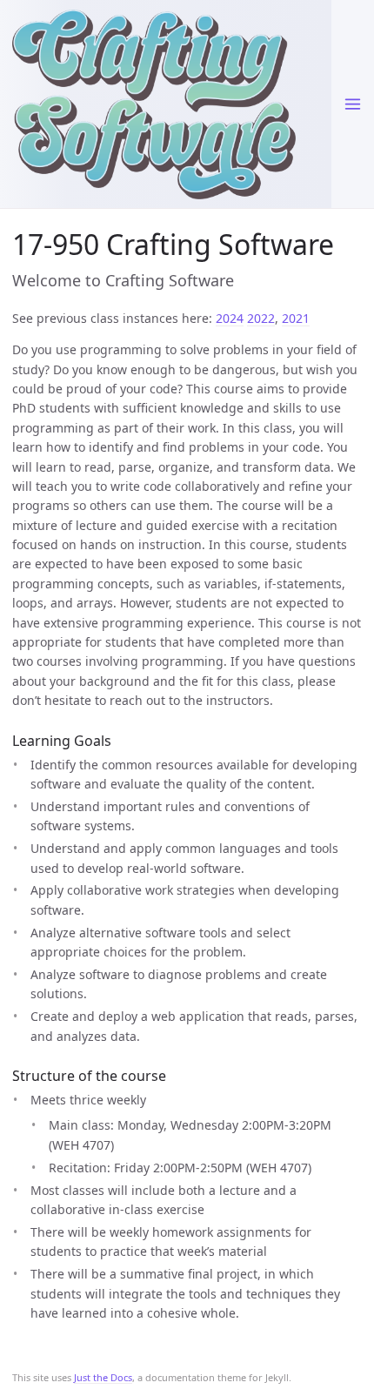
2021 (296, 318)
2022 (261, 318)
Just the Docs (103, 1377)
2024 (230, 318)
